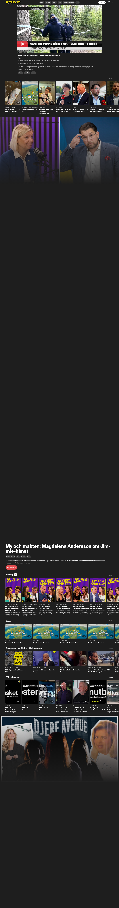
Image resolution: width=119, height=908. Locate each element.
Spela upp (12, 567)
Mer (77, 2)
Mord (33, 73)
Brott (20, 73)
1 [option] (15, 574)
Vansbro (27, 73)
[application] (59, 29)
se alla (111, 78)
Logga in (102, 2)
